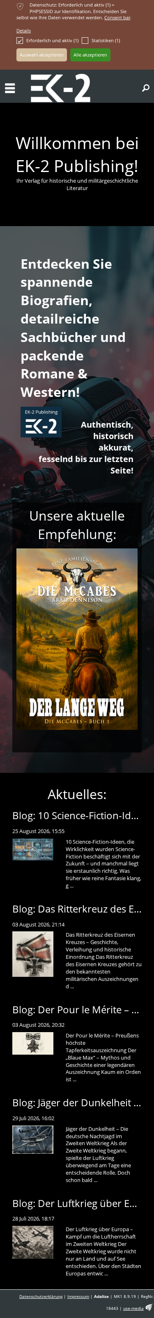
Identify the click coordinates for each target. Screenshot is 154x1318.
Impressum (78, 1296)
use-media (133, 1308)
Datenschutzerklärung (40, 1296)
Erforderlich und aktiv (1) (52, 40)
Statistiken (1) (106, 40)
